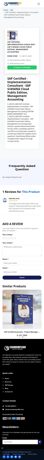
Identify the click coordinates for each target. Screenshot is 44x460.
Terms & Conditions (19, 454)
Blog (6, 388)
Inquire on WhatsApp (22, 67)
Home (5, 10)
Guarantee (6, 454)
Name (5, 259)
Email (5, 268)
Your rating (7, 234)
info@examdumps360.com (14, 409)
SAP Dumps (9, 385)
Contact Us (9, 392)
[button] (19, 337)
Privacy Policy (32, 454)
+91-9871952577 (10, 406)
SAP (11, 10)
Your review (7, 243)
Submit (22, 277)
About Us (8, 382)
